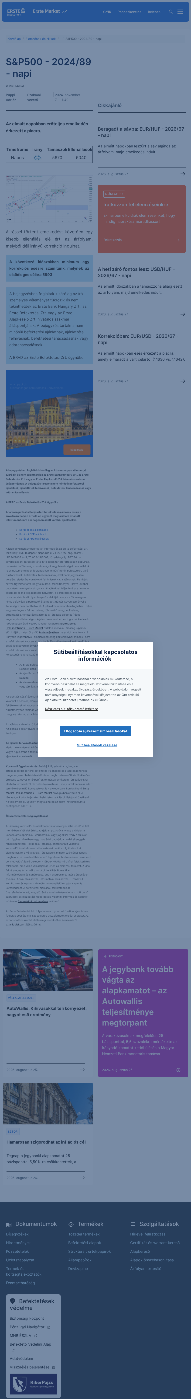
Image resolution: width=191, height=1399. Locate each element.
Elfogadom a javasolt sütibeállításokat (95, 731)
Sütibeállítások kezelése (97, 745)
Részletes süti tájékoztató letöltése (71, 709)
